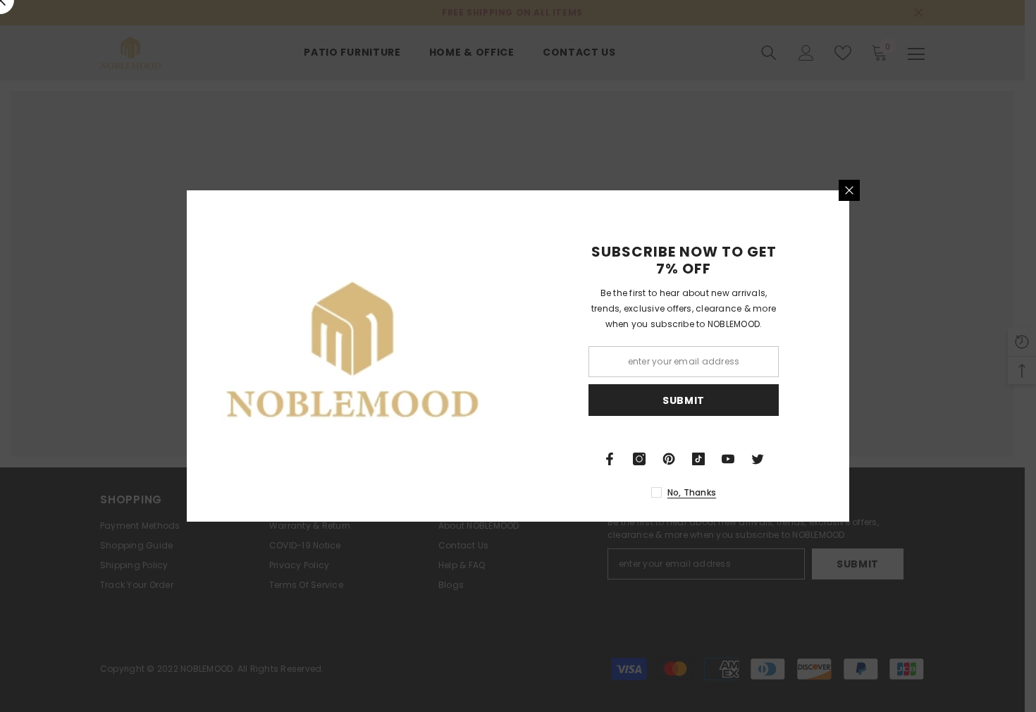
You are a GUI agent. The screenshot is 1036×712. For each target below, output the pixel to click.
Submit (683, 400)
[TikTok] (698, 459)
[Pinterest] (669, 459)
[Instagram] (639, 459)
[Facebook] (609, 459)
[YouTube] (728, 459)
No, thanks (691, 492)
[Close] (849, 190)
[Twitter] (757, 459)
